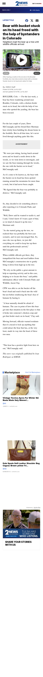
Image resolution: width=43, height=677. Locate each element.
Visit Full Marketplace (32, 372)
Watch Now (36, 3)
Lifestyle (8, 20)
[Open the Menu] (4, 3)
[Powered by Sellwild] (37, 507)
